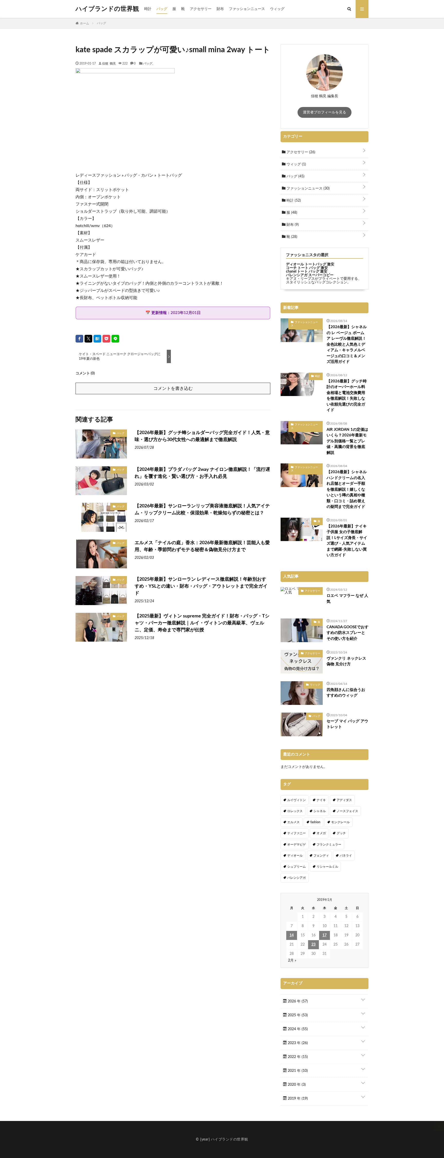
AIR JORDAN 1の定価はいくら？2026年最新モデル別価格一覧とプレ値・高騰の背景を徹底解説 (347, 441)
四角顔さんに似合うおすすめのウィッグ (346, 693)
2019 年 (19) (297, 1098)
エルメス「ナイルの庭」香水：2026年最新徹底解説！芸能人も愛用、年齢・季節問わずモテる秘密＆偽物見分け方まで (202, 546)
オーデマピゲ (296, 844)
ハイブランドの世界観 (107, 9)
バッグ (161, 9)
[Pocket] (106, 339)
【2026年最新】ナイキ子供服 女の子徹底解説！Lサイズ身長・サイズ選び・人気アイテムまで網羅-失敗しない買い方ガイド (347, 540)
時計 (147, 9)
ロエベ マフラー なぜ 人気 (347, 599)
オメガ (321, 833)
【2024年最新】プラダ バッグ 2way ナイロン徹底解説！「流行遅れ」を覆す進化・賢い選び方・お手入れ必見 (202, 473)
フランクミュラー (329, 844)
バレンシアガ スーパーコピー (310, 275)
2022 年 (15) (297, 1057)
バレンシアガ (296, 877)
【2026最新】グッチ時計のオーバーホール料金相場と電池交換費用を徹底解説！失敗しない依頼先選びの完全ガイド (347, 395)
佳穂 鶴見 (109, 63)
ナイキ (321, 800)
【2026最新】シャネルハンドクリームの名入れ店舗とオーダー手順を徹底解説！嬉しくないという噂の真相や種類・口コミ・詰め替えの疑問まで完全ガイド (347, 489)
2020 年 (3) (296, 1085)
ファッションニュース (247, 9)
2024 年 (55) (297, 1029)
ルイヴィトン (296, 800)
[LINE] (115, 339)
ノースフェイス (347, 811)
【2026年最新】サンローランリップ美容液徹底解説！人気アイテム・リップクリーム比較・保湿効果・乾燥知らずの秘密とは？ (202, 509)
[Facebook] (79, 339)
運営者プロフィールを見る (324, 112)
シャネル (319, 811)
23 (313, 944)
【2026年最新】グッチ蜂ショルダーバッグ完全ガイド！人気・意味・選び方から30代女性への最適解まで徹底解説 (202, 436)
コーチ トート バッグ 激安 (307, 268)
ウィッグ (277, 9)
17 (324, 935)
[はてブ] (97, 339)
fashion (315, 822)
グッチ (341, 833)
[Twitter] (88, 339)
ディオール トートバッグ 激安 (310, 264)
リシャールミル (327, 866)
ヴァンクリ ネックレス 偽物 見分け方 (346, 661)
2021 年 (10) (297, 1071)
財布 (220, 9)
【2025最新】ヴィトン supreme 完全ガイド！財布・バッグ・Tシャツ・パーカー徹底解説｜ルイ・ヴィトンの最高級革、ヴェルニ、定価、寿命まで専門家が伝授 (202, 623)
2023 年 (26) (297, 1043)
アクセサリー (200, 9)
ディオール (295, 855)
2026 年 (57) (297, 1001)
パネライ (346, 855)
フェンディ (321, 855)
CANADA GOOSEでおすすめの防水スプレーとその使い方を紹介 (347, 633)
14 (292, 935)
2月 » (292, 960)
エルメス (293, 822)
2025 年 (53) (297, 1015)
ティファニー (296, 833)
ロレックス (295, 811)
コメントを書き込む (173, 388)
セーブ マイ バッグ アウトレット (347, 724)
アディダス (344, 800)
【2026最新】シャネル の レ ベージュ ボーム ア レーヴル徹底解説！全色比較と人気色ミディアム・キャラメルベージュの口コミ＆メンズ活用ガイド (347, 344)
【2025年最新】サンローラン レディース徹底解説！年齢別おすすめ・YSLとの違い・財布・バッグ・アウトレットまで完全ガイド (201, 586)
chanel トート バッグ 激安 (306, 271)
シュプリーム (296, 866)
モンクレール (340, 822)
